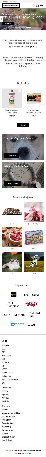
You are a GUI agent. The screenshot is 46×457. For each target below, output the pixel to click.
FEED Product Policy (8, 416)
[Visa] (23, 454)
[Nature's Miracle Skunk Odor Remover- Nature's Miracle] (12, 98)
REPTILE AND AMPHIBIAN (10, 379)
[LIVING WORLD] (32, 304)
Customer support (8, 430)
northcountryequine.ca (29, 46)
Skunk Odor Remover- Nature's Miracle (12, 111)
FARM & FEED (6, 362)
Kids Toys (34, 249)
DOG (34, 273)
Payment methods (8, 423)
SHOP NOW (8, 23)
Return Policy (6, 426)
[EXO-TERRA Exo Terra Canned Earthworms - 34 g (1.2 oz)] (34, 98)
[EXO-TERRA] (14, 294)
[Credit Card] (16, 454)
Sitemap (5, 433)
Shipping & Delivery (8, 437)
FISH (3, 366)
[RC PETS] (17, 324)
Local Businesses (7, 440)
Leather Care (6, 376)
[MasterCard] (19, 454)
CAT (12, 273)
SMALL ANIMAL (7, 355)
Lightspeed (38, 450)
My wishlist (6, 401)
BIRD (3, 359)
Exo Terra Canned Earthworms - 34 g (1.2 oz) (34, 111)
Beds (12, 224)
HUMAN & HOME (7, 372)
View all (23, 125)
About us (5, 409)
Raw (12, 249)
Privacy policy (6, 419)
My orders (5, 394)
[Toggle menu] (42, 5)
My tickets (5, 398)
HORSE (4, 369)
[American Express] (26, 454)
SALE (3, 383)
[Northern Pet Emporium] (11, 5)
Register (5, 391)
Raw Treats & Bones (34, 224)
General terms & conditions (11, 413)
